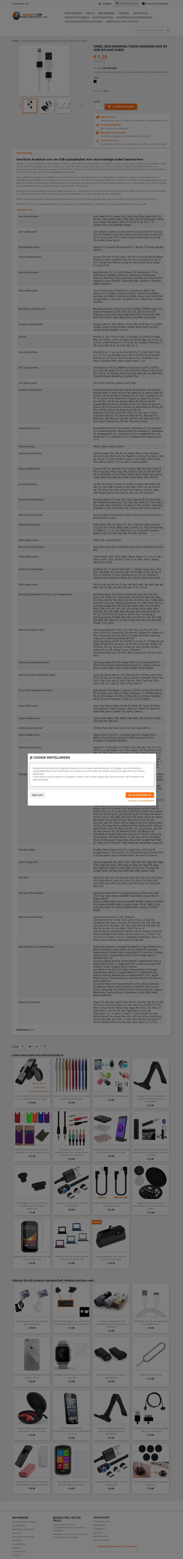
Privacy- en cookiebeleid (141, 800)
